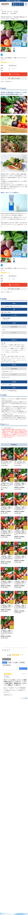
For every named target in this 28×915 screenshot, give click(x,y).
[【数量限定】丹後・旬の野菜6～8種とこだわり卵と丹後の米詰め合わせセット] (7, 475)
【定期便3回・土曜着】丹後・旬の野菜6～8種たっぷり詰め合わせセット (20, 557)
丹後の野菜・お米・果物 (7, 11)
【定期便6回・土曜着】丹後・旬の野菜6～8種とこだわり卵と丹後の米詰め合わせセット (7, 632)
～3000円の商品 (13, 13)
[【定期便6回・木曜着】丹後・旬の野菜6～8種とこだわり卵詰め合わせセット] (7, 523)
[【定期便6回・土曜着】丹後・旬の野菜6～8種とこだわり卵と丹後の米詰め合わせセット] (7, 622)
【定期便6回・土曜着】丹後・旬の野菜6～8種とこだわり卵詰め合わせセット (7, 607)
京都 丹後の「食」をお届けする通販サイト (14, 0)
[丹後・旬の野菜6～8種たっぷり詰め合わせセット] (7, 453)
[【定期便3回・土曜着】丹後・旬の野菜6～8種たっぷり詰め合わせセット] (20, 548)
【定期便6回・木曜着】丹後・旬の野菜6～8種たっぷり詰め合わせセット (7, 508)
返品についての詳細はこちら (6, 81)
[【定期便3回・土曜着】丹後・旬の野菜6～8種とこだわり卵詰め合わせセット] (20, 573)
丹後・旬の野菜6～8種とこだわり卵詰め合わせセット (20, 462)
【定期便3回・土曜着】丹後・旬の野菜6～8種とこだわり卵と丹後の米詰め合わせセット (20, 607)
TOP (2, 10)
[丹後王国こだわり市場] (5, 5)
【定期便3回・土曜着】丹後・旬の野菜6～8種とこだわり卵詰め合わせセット (20, 583)
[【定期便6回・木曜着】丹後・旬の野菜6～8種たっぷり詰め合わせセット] (7, 499)
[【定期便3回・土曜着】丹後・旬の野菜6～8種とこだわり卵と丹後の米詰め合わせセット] (20, 597)
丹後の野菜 (15, 11)
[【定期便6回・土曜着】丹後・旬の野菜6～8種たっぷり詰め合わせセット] (7, 573)
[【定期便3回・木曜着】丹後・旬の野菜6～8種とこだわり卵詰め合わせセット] (20, 499)
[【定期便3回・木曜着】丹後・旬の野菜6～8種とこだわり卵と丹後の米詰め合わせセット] (20, 523)
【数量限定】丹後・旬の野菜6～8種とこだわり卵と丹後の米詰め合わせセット (7, 484)
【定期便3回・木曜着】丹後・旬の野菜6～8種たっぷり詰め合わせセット (20, 484)
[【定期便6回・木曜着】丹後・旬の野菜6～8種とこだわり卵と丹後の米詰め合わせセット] (7, 548)
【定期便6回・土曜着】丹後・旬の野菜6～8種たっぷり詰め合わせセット (7, 583)
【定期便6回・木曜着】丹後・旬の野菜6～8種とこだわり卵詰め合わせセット (7, 532)
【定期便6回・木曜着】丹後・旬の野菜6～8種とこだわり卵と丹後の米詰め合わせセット (7, 558)
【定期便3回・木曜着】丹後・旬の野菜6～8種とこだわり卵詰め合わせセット (20, 508)
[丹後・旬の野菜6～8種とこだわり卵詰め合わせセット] (20, 453)
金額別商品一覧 (5, 13)
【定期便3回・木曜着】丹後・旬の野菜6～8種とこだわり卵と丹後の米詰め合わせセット (20, 533)
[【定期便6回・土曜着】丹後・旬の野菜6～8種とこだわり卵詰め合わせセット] (7, 597)
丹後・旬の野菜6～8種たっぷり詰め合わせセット (7, 462)
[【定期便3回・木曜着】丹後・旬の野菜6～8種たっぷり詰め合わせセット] (20, 475)
